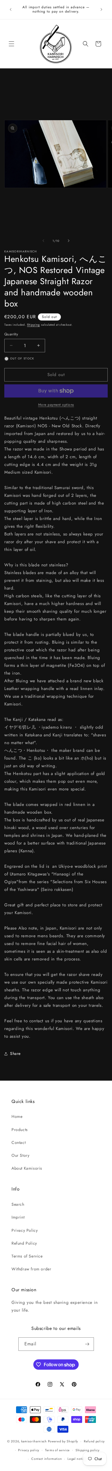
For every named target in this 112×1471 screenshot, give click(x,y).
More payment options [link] (56, 404)
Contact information (46, 1458)
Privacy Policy (24, 1230)
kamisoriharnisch (34, 1441)
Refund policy (94, 1441)
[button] (11, 43)
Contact (18, 1142)
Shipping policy (88, 1450)
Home (16, 1116)
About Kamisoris (26, 1168)
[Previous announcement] (10, 9)
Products (19, 1129)
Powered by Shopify (63, 1441)
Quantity (11, 334)
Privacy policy (28, 1450)
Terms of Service (27, 1256)
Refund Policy (24, 1243)
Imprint (17, 1217)
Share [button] (15, 1053)
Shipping (33, 325)
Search (17, 1204)
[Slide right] (68, 240)
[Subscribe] (87, 1344)
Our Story (20, 1155)
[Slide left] (43, 240)
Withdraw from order (31, 1269)
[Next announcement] (101, 9)
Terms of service (57, 1450)
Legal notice (76, 1458)
